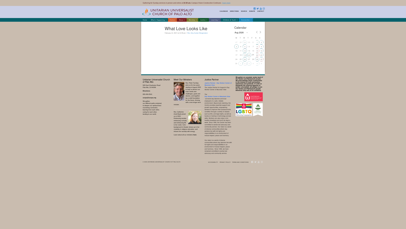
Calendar (224, 11)
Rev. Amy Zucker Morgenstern (197, 33)
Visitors (172, 20)
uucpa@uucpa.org (149, 97)
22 (257, 55)
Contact (260, 11)
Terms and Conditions (240, 162)
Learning (214, 20)
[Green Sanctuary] (258, 108)
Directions (234, 11)
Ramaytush (251, 79)
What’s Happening (157, 20)
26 (245, 59)
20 (249, 55)
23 (261, 55)
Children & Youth (229, 20)
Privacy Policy (225, 162)
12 (245, 51)
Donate (252, 11)
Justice (203, 20)
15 (257, 51)
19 (245, 55)
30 (261, 59)
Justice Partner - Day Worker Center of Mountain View (218, 84)
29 (245, 42)
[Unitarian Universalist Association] (253, 97)
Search (244, 11)
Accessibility (213, 162)
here (194, 135)
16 (261, 51)
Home (145, 20)
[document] (203, 47)
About (181, 20)
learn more (226, 3)
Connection (245, 20)
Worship (191, 20)
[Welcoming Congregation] (244, 108)
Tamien (240, 79)
